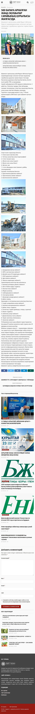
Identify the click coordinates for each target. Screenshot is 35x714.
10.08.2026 (4, 531)
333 (16, 633)
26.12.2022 (3, 31)
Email (3, 585)
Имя (2, 578)
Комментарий (5, 558)
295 (16, 638)
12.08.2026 (4, 490)
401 (9, 626)
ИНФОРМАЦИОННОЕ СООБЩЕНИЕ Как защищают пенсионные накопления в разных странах (16, 537)
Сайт (2, 593)
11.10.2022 (12, 633)
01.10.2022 (5, 619)
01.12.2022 (5, 626)
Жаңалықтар (10, 7)
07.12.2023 (12, 646)
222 (16, 646)
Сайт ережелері (5, 692)
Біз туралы (4, 690)
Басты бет (3, 7)
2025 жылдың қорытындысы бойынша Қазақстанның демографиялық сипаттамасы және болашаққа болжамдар (16, 486)
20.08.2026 (4, 425)
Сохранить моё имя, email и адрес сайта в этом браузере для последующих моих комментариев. (16, 601)
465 (9, 619)
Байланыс (4, 695)
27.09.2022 (12, 638)
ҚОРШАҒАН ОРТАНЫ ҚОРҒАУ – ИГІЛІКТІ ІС (20, 636)
